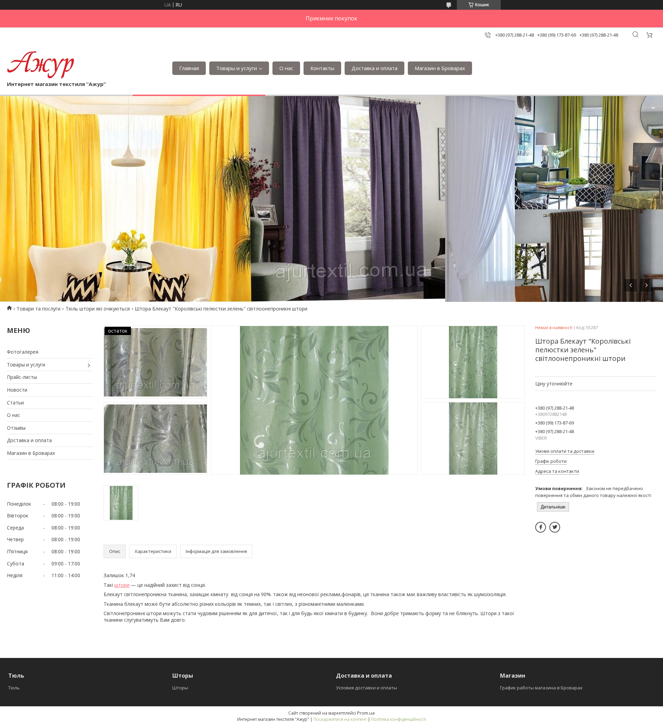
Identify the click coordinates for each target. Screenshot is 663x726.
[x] (554, 527)
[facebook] (540, 527)
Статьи (15, 402)
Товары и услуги (236, 68)
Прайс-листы (22, 377)
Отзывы (16, 427)
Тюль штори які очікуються (98, 308)
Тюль (14, 688)
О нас (286, 68)
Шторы (180, 688)
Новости (17, 389)
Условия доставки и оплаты (366, 688)
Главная (189, 68)
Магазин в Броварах (440, 68)
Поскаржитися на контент (340, 719)
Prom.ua (366, 713)
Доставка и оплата (374, 68)
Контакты (322, 68)
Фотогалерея (22, 351)
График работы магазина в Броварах (541, 688)
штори (121, 585)
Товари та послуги (38, 308)
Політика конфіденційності (398, 719)
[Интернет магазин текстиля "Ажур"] (41, 64)
